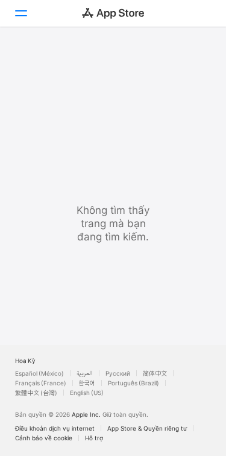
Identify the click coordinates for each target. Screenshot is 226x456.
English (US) (87, 393)
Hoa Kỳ (25, 361)
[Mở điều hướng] (20, 13)
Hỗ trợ (94, 438)
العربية (85, 373)
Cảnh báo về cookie (43, 438)
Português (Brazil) (133, 383)
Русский (117, 373)
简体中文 (155, 373)
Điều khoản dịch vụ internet (55, 428)
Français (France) (40, 383)
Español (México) (39, 373)
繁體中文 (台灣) (36, 393)
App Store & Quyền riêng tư (147, 428)
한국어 (87, 383)
